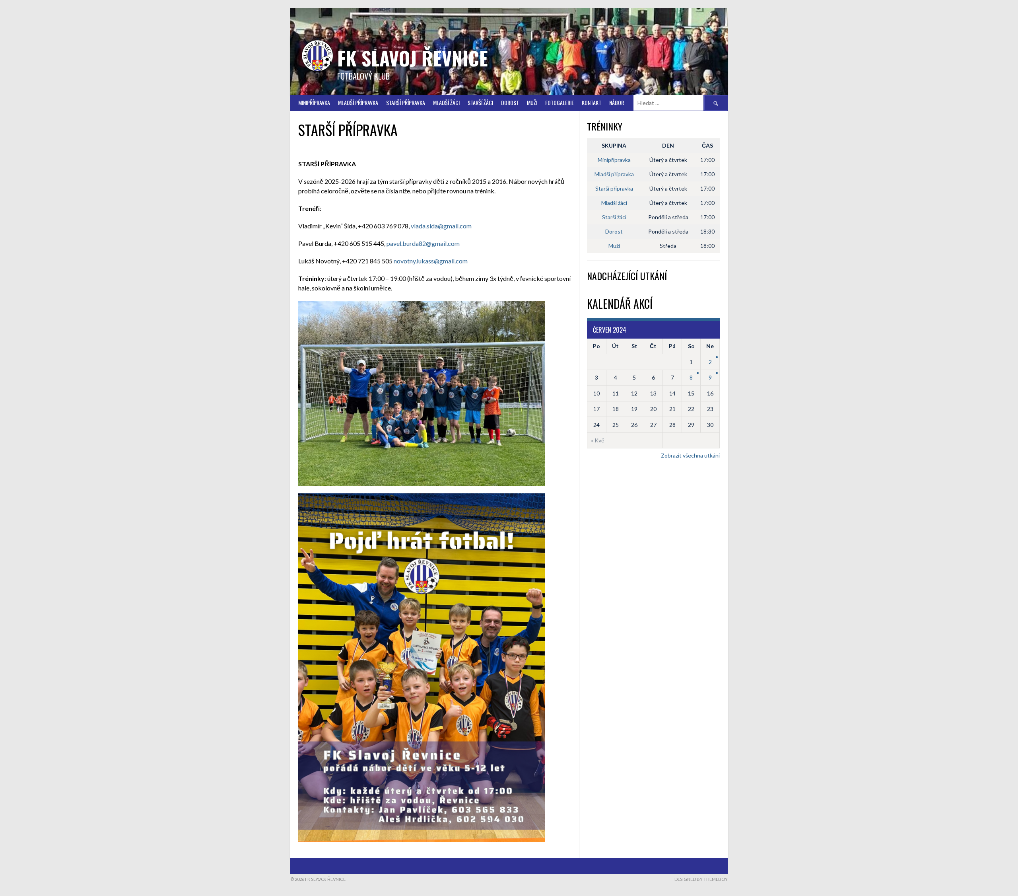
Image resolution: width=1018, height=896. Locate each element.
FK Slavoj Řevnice (412, 58)
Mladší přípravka (358, 102)
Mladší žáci (446, 102)
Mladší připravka (614, 174)
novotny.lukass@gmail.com (431, 261)
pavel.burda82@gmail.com (423, 243)
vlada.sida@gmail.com (441, 226)
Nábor (616, 102)
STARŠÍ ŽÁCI (480, 102)
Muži (532, 102)
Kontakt (591, 102)
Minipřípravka (314, 102)
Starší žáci (614, 217)
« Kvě (597, 440)
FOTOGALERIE (559, 102)
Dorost (510, 102)
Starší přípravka (405, 102)
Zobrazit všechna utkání (690, 455)
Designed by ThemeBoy (701, 879)
